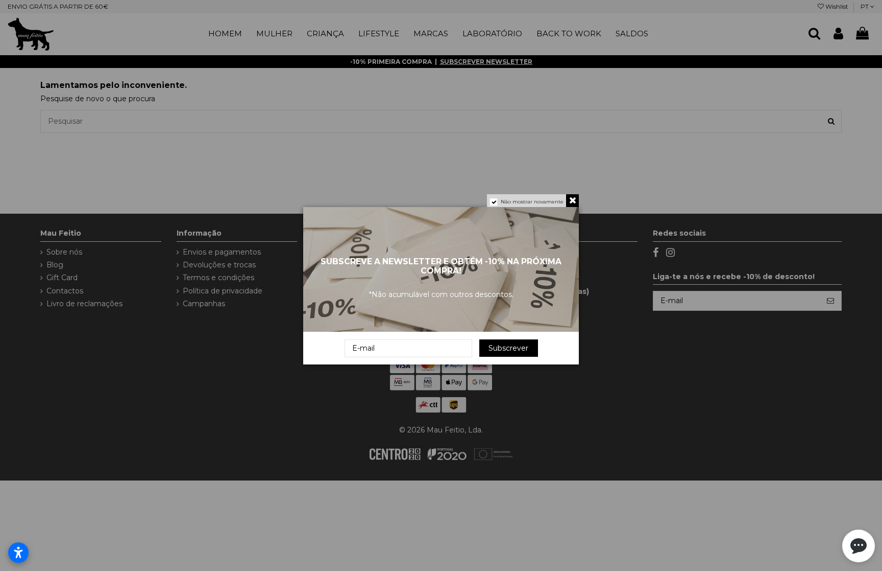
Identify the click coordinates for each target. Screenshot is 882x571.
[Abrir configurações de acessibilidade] (18, 552)
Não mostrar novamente (532, 201)
